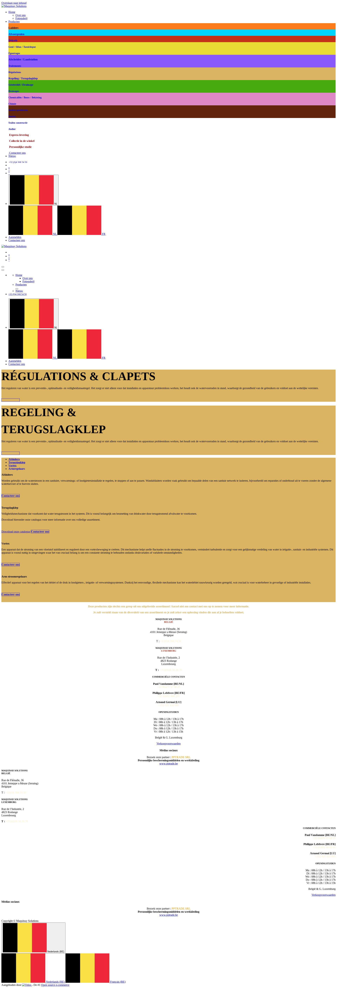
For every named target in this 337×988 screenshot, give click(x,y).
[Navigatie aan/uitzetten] (2, 266)
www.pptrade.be (168, 763)
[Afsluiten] (2, 270)
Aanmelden (14, 237)
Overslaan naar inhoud (14, 2)
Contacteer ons (17, 152)
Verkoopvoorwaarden (169, 743)
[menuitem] (11, 12)
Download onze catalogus (15, 531)
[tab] (14, 459)
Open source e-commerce (55, 984)
